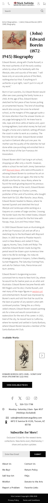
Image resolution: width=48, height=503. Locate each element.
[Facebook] (12, 398)
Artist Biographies (9, 22)
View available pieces (17, 385)
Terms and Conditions (31, 500)
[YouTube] (28, 398)
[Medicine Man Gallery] (24, 4)
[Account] (38, 3)
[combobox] (20, 11)
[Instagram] (35, 398)
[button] (3, 3)
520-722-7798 (26, 404)
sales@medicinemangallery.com (26, 417)
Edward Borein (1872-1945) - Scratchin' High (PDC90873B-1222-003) (22, 375)
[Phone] (9, 3)
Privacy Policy (13, 500)
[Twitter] (20, 398)
